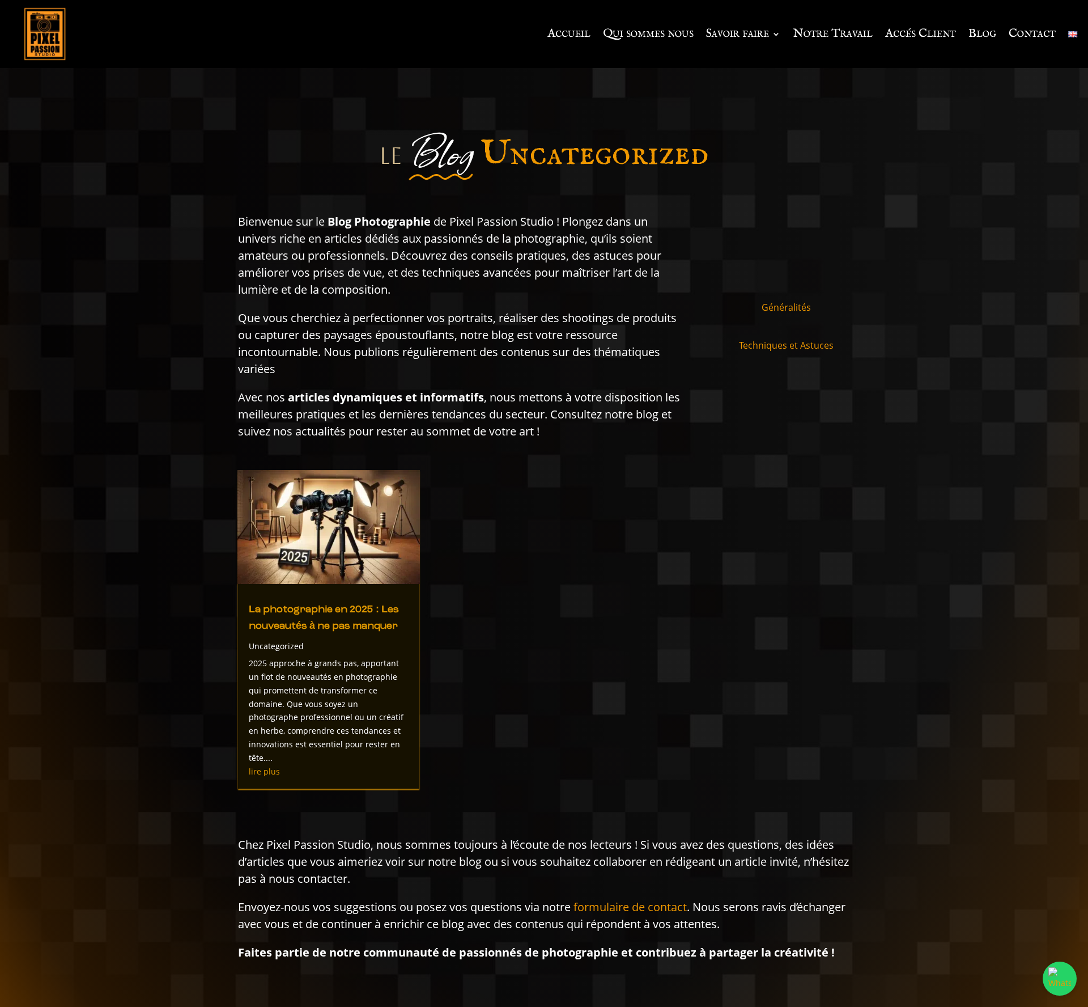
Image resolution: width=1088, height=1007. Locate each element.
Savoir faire (737, 33)
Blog (982, 33)
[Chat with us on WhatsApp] (1060, 979)
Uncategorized (276, 646)
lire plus (264, 771)
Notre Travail (833, 33)
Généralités (786, 307)
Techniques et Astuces (786, 345)
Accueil (568, 33)
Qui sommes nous (648, 33)
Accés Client (920, 33)
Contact (1032, 33)
